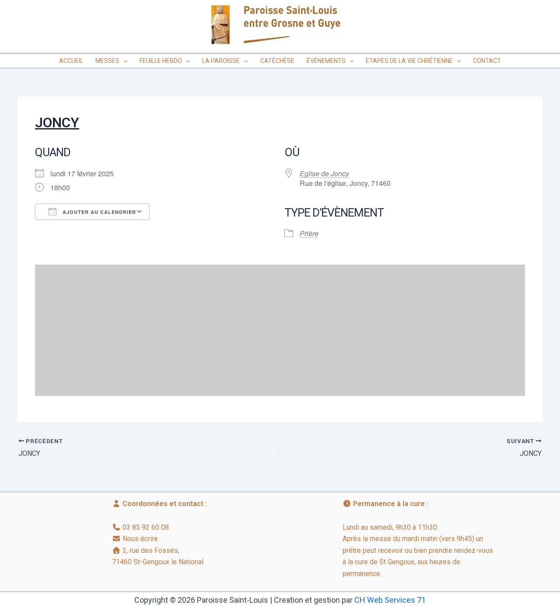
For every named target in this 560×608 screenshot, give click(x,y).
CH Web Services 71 (390, 600)
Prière (309, 233)
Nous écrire (140, 539)
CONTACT (487, 60)
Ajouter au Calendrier (98, 212)
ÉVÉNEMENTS (326, 60)
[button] (123, 60)
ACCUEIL (71, 60)
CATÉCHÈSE (277, 60)
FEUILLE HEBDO (161, 60)
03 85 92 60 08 (145, 527)
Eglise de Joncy (324, 173)
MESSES (107, 60)
